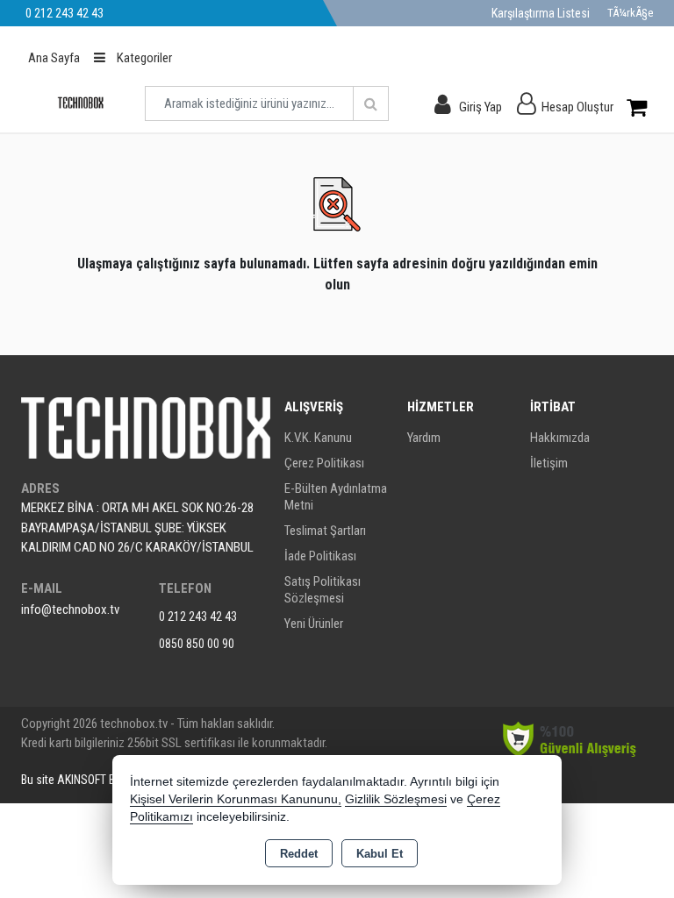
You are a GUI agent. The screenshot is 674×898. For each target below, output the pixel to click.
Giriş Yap (480, 107)
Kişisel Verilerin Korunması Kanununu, (235, 799)
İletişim (549, 463)
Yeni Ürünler (313, 623)
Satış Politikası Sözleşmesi (322, 590)
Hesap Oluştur (577, 107)
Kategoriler (143, 58)
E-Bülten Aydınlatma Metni (335, 497)
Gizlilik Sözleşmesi (396, 799)
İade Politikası (320, 556)
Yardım (424, 437)
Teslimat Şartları (325, 530)
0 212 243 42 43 (198, 616)
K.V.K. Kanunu (318, 437)
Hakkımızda (560, 437)
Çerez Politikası (324, 463)
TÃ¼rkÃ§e (630, 12)
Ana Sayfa (54, 58)
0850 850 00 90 (196, 644)
